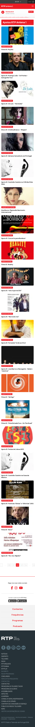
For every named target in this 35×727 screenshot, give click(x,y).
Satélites (4, 694)
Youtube (18, 648)
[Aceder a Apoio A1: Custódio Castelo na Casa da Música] (17, 462)
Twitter (8, 648)
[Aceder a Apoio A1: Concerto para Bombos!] (17, 224)
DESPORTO (4, 656)
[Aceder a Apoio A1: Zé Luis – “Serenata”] (17, 90)
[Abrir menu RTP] (17, 1)
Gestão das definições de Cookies (13, 711)
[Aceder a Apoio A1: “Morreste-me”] (17, 303)
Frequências (17, 614)
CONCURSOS (5, 676)
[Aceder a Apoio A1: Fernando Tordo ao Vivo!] (17, 329)
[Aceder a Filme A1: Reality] (17, 250)
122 (17, 565)
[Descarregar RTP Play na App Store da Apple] (12, 601)
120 (9, 565)
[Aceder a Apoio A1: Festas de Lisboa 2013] (17, 435)
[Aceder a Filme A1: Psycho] (17, 36)
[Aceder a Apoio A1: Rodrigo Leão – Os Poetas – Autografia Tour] (17, 62)
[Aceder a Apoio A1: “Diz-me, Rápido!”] (17, 542)
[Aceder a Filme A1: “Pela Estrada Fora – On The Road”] (17, 409)
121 (13, 565)
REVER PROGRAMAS (7, 674)
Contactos (17, 609)
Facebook (3, 648)
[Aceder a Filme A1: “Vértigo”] (17, 383)
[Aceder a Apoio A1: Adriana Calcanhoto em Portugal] (17, 142)
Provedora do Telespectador (12, 686)
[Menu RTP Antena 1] (33, 6)
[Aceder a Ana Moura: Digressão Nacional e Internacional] (17, 196)
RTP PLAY (4, 669)
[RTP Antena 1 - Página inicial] (11, 6)
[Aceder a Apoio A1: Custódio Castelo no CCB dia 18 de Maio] (17, 168)
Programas (17, 620)
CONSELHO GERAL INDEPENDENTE (12, 699)
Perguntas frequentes (9, 679)
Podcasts (17, 626)
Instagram (13, 648)
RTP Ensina (5, 666)
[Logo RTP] (10, 638)
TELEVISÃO (4, 659)
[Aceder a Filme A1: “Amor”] (17, 516)
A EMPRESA (5, 696)
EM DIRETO (4, 671)
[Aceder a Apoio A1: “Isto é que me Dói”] (17, 277)
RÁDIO (3, 661)
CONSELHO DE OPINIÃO (8, 701)
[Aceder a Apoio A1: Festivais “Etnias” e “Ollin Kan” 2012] (17, 490)
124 (26, 565)
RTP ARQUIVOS (6, 664)
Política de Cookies (21, 717)
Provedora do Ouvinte (9, 689)
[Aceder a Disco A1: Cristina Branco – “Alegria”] (17, 116)
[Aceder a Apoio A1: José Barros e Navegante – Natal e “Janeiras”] (17, 355)
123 (22, 565)
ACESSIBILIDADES (6, 691)
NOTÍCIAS (4, 654)
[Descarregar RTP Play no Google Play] (22, 601)
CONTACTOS (5, 684)
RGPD (3, 709)
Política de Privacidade (7, 717)
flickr (23, 648)
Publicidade (11, 719)
